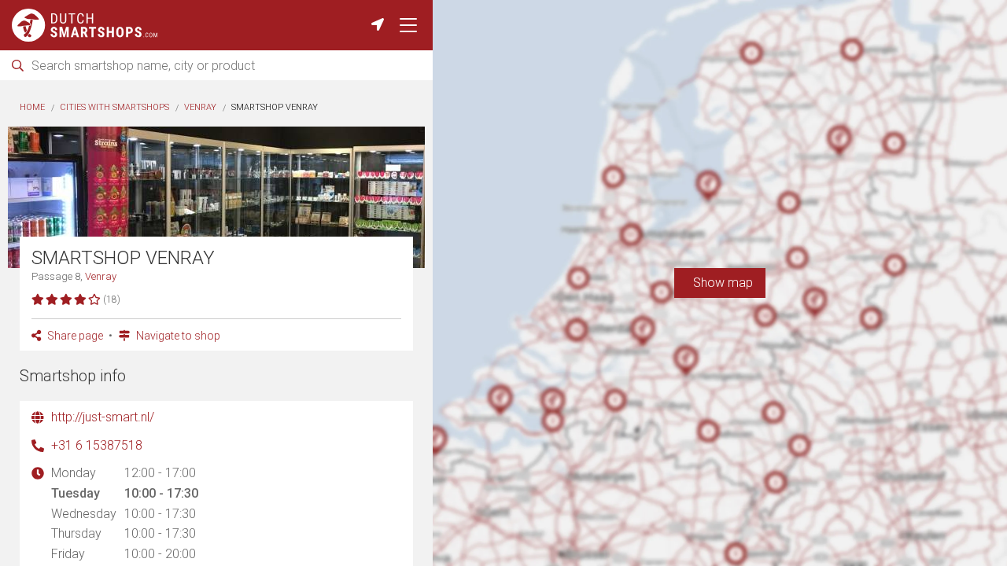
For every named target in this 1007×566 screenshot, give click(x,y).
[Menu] (408, 25)
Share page (74, 335)
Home (32, 107)
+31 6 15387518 (96, 445)
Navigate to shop (177, 335)
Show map (720, 282)
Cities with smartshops (114, 107)
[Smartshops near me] (377, 25)
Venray (200, 107)
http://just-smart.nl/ (102, 417)
